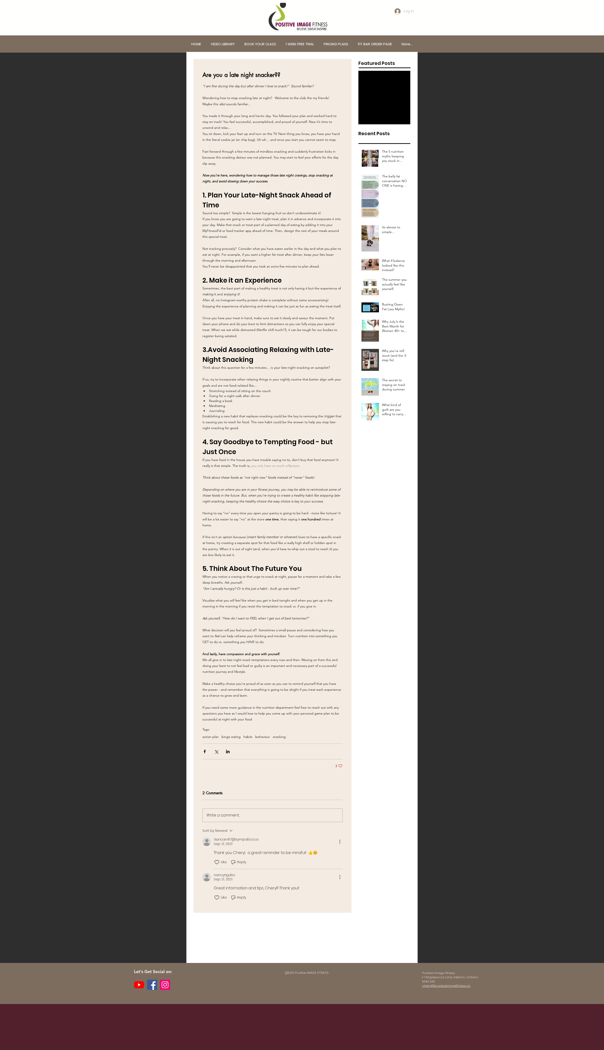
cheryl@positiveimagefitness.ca (446, 985)
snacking (279, 737)
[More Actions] (340, 842)
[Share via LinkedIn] (228, 751)
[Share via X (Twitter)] (216, 751)
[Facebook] (152, 985)
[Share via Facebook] (204, 751)
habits (247, 737)
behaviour (262, 737)
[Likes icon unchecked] (217, 862)
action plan (210, 737)
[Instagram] (165, 985)
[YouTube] (139, 985)
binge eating (231, 737)
